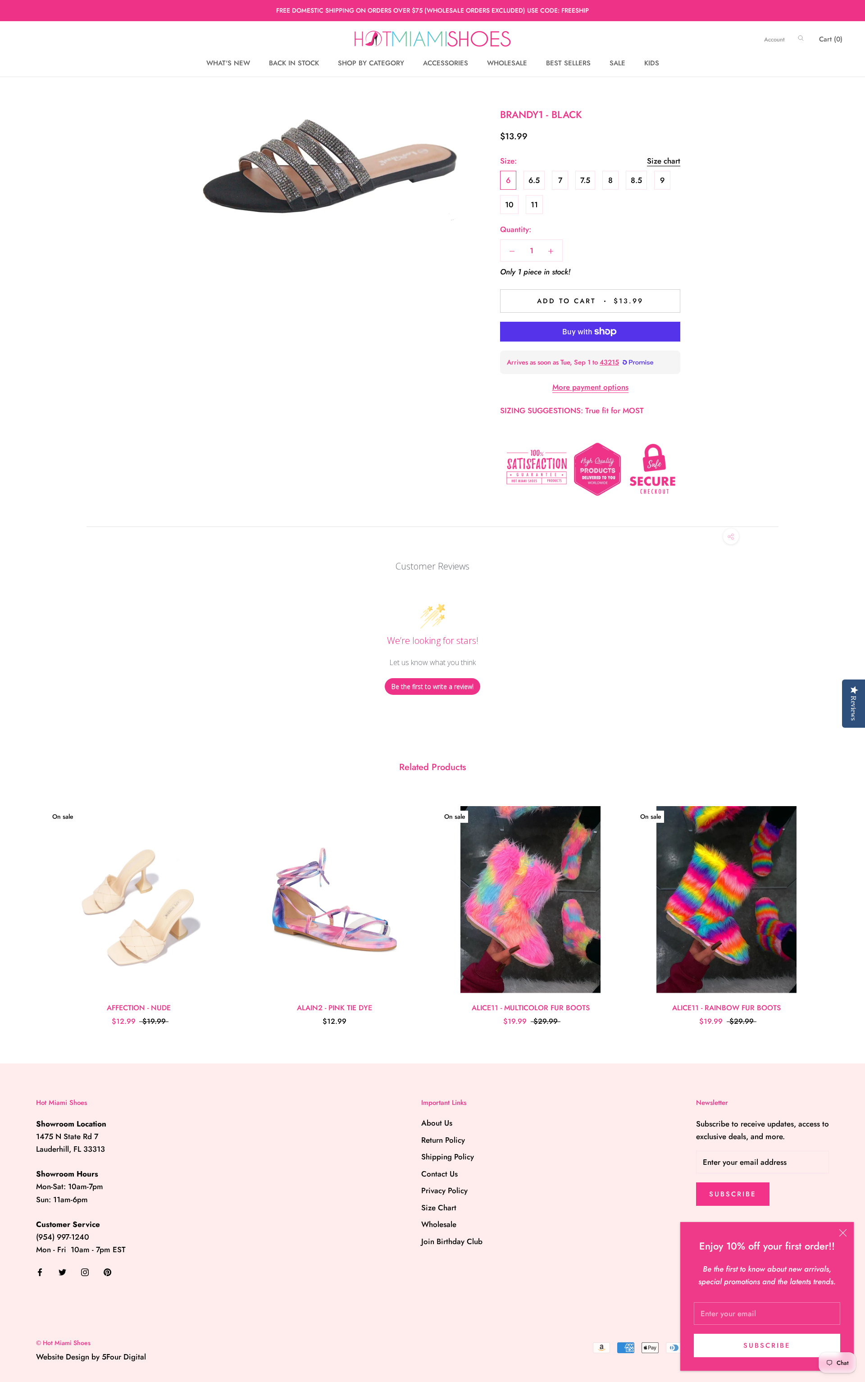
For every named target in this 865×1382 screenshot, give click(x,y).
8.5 (636, 180)
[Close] (843, 1233)
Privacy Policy (444, 1190)
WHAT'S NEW (228, 63)
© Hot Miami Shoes (63, 1342)
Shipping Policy (447, 1156)
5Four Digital (124, 1356)
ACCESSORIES (445, 63)
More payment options (590, 387)
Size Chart (438, 1207)
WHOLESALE (507, 63)
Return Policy (443, 1140)
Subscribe (767, 1345)
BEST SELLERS (568, 63)
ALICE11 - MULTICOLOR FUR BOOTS (531, 1008)
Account (774, 39)
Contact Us (439, 1173)
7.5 (585, 180)
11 (534, 204)
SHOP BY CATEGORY (371, 63)
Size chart (663, 160)
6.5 (534, 180)
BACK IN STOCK (294, 63)
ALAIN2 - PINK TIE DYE (334, 1008)
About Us (436, 1122)
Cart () (830, 39)
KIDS (651, 63)
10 (509, 204)
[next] (837, 906)
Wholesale (438, 1224)
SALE (617, 63)
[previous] (28, 906)
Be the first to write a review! (432, 686)
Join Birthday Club (452, 1241)
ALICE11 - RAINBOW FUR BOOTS (726, 1008)
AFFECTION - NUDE (139, 1008)
